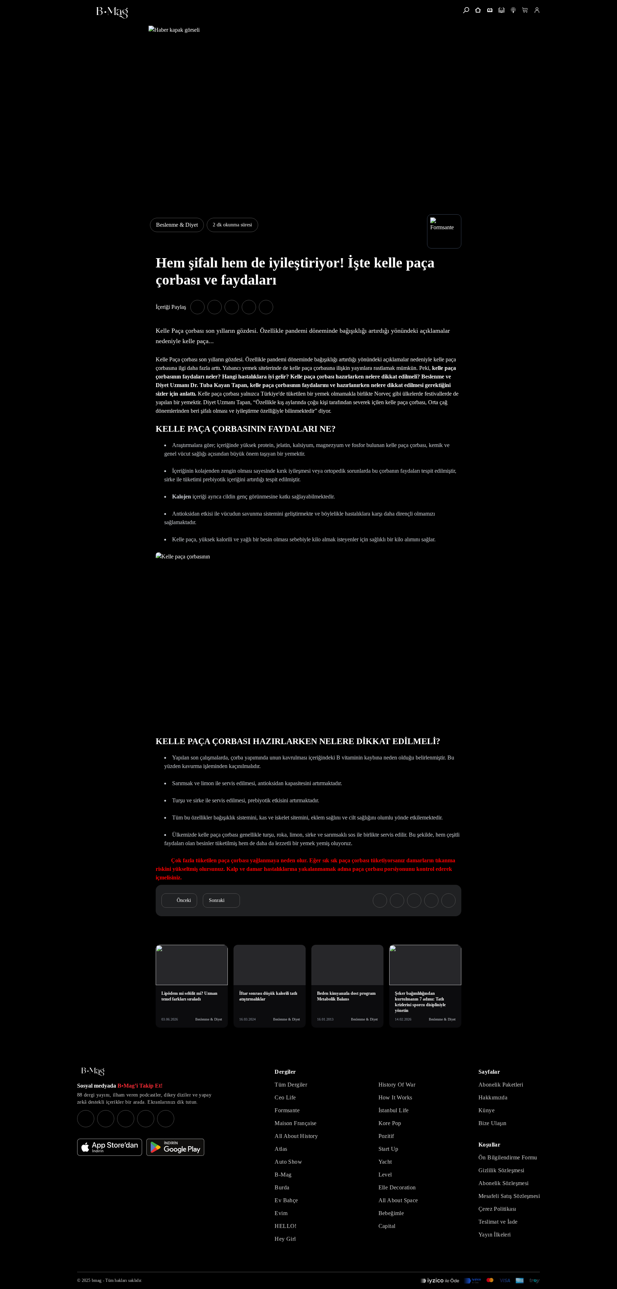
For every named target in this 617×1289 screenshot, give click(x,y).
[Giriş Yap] (537, 10)
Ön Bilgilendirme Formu (507, 1157)
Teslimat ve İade (497, 1222)
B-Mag (283, 1175)
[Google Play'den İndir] (175, 1147)
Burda (282, 1187)
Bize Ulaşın (492, 1123)
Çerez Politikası (497, 1209)
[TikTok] (165, 1118)
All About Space (398, 1200)
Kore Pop (389, 1123)
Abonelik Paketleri (500, 1085)
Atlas (281, 1149)
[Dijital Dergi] (501, 10)
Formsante (287, 1110)
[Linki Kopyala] (448, 900)
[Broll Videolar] (513, 10)
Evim (281, 1213)
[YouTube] (105, 1118)
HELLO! (285, 1226)
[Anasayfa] (478, 10)
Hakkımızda (492, 1097)
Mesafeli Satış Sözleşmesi (509, 1196)
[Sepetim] (525, 10)
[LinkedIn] (145, 1118)
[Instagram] (85, 1118)
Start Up (388, 1149)
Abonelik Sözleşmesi (503, 1183)
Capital (387, 1226)
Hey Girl (285, 1239)
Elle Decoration (397, 1187)
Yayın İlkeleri (494, 1235)
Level (385, 1175)
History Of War (397, 1085)
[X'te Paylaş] (214, 307)
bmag (96, 1280)
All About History (296, 1136)
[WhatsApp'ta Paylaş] (232, 307)
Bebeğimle (391, 1213)
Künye (486, 1110)
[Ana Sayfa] (93, 1072)
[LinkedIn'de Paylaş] (249, 307)
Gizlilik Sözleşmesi (501, 1170)
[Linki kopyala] (266, 307)
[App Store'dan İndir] (109, 1147)
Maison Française (295, 1123)
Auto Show (288, 1162)
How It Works (395, 1097)
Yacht (385, 1162)
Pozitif (386, 1136)
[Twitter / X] (125, 1118)
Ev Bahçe (286, 1200)
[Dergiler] (490, 10)
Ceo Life (285, 1097)
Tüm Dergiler (291, 1085)
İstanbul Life (393, 1110)
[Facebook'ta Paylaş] (197, 307)
